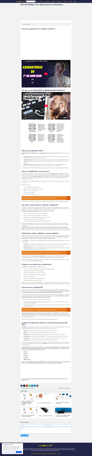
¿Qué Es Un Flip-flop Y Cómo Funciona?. (64, 388)
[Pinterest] (27, 386)
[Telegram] (35, 386)
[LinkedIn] (32, 386)
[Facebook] (21, 386)
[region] (12, 448)
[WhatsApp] (29, 386)
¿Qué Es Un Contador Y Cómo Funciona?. (27, 388)
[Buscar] (34, 1)
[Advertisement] (46, 13)
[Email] (37, 386)
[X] (24, 386)
